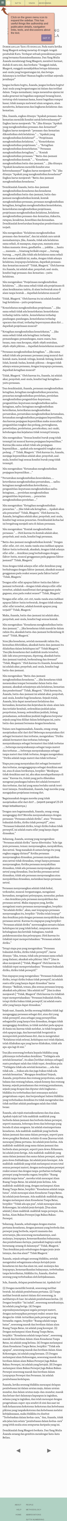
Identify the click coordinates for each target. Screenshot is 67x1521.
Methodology (33, 1509)
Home (18, 1514)
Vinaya (32, 2)
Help (18, 1509)
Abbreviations (33, 1514)
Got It (46, 38)
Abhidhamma (42, 2)
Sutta (18, 2)
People (30, 1504)
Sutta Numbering (35, 1519)
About (18, 1504)
